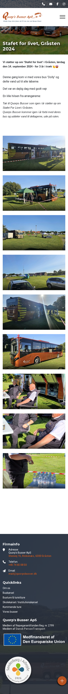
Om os (6, 588)
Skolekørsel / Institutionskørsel (20, 602)
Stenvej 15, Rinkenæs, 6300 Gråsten (30, 555)
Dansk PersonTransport (30, 628)
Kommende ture (12, 607)
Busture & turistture (14, 597)
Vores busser (10, 611)
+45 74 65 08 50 (18, 564)
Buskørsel (8, 593)
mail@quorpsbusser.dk (23, 573)
